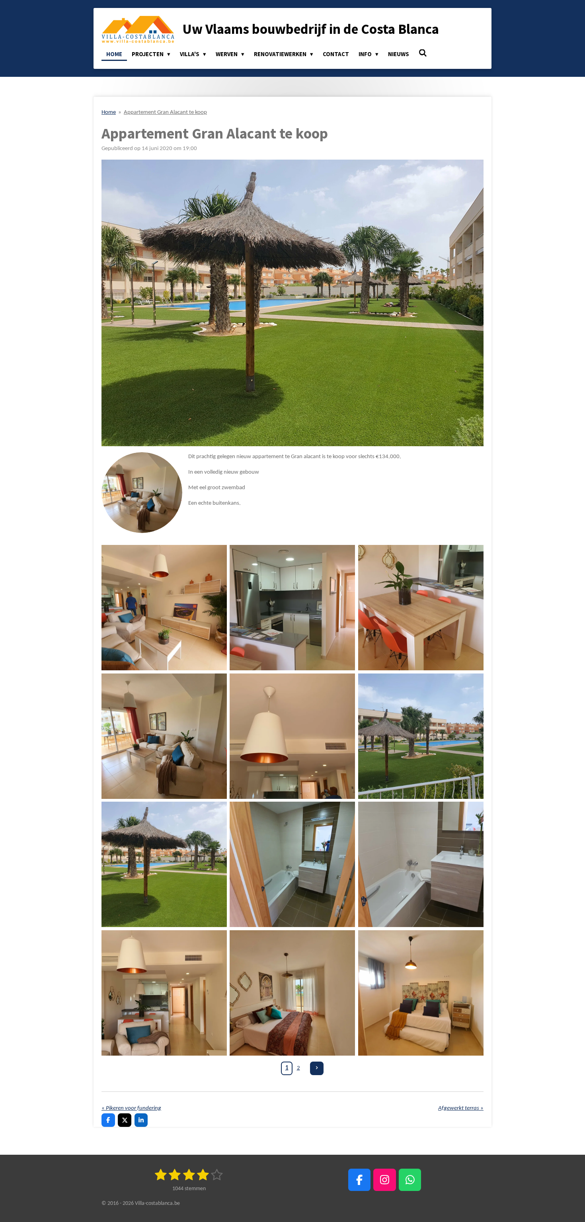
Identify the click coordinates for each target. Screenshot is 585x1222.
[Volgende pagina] (317, 1068)
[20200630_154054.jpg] (164, 864)
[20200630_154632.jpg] (292, 993)
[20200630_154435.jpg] (292, 608)
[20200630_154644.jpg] (421, 993)
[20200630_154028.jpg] (421, 736)
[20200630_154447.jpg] (164, 736)
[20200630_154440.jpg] (421, 608)
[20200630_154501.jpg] (164, 608)
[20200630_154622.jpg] (421, 864)
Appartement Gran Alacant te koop (165, 112)
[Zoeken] (423, 53)
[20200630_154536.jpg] (164, 993)
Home (108, 112)
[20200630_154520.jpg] (292, 736)
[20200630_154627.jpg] (292, 864)
